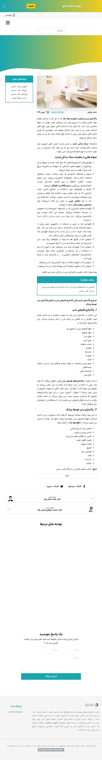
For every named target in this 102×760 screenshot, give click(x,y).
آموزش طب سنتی (19, 86)
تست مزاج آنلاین (19, 98)
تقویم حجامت (51, 722)
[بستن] (4, 6)
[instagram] (91, 15)
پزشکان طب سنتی (19, 94)
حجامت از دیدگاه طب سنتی (28, 575)
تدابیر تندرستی (64, 54)
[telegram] (86, 15)
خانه (76, 54)
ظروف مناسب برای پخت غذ (69, 231)
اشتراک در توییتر (53, 486)
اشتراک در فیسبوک (74, 486)
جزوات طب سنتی (19, 90)
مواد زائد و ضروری (47, 54)
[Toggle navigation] (7, 22)
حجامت (88, 459)
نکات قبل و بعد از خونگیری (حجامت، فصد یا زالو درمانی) (75, 577)
